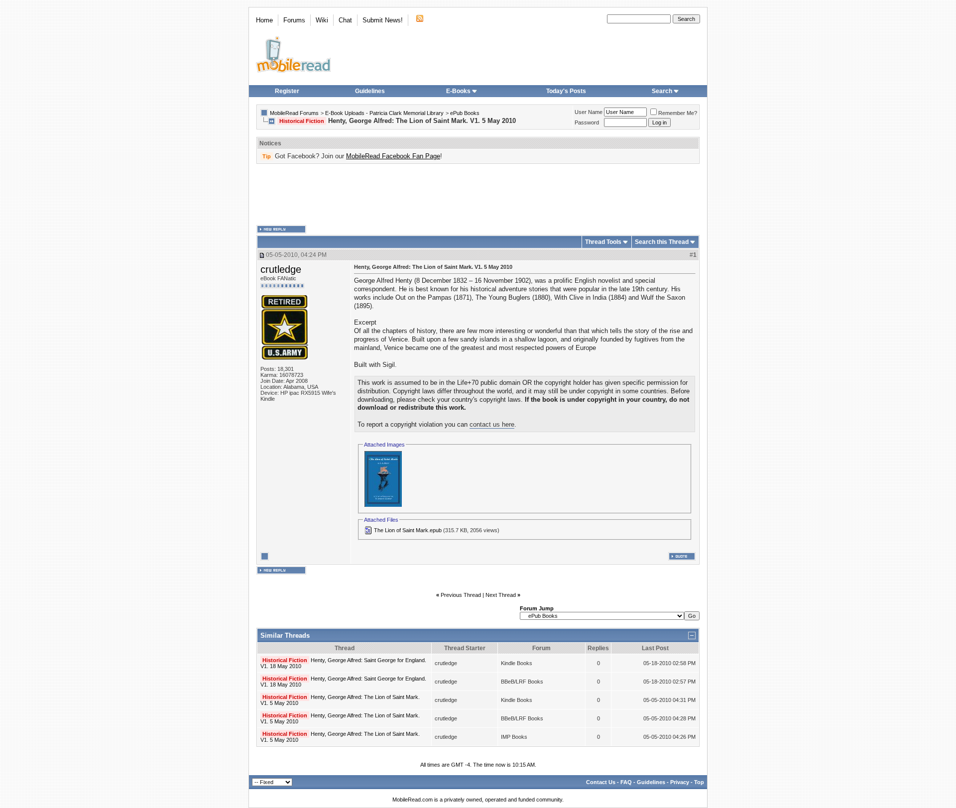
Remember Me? (677, 113)
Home (264, 20)
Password (587, 122)
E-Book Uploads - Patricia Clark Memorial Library (384, 113)
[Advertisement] (478, 194)
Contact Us (600, 782)
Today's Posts (566, 91)
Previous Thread (461, 595)
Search (662, 91)
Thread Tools (603, 241)
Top (699, 782)
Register (287, 91)
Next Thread (500, 595)
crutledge (280, 269)
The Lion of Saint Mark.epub (408, 530)
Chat (345, 20)
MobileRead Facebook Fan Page (393, 156)
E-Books (458, 91)
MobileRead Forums (294, 113)
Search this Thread (662, 241)
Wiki (322, 20)
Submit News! (382, 20)
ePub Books (464, 113)
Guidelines (370, 91)
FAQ (626, 782)
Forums (294, 20)
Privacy (679, 782)
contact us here (492, 424)
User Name (588, 112)
